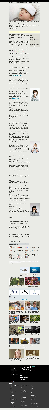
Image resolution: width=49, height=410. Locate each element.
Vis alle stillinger (24, 299)
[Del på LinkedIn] (11, 263)
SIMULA (32, 388)
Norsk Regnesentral (22, 402)
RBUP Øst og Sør (32, 386)
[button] (10, 294)
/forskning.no (32, 367)
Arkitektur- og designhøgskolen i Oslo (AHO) (15, 385)
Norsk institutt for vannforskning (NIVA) (24, 405)
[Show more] (34, 46)
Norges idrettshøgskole (23, 400)
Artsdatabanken (12, 386)
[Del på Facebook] (9, 263)
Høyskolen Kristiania (12, 398)
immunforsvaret (36, 261)
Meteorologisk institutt (13, 403)
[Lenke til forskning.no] (19, 0)
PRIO (31, 385)
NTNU (21, 388)
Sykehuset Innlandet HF (33, 395)
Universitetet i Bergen (33, 399)
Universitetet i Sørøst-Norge (33, 402)
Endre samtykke (13, 381)
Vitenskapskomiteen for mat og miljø (34, 406)
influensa (27, 261)
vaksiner (32, 261)
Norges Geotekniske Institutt (23, 397)
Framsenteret (12, 392)
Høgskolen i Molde (12, 395)
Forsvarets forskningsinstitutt (13, 391)
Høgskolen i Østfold (12, 396)
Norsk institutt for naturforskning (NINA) (24, 404)
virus (29, 261)
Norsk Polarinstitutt (22, 401)
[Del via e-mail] (12, 263)
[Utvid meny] (39, 1)
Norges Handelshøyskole (23, 398)
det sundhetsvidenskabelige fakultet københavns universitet (17, 261)
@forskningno (33, 366)
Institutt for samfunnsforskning (13, 399)
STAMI (31, 392)
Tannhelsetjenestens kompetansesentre (34, 396)
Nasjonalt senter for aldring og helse (24, 391)
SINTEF (31, 389)
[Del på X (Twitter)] (10, 263)
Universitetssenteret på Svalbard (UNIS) (34, 403)
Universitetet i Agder (33, 398)
